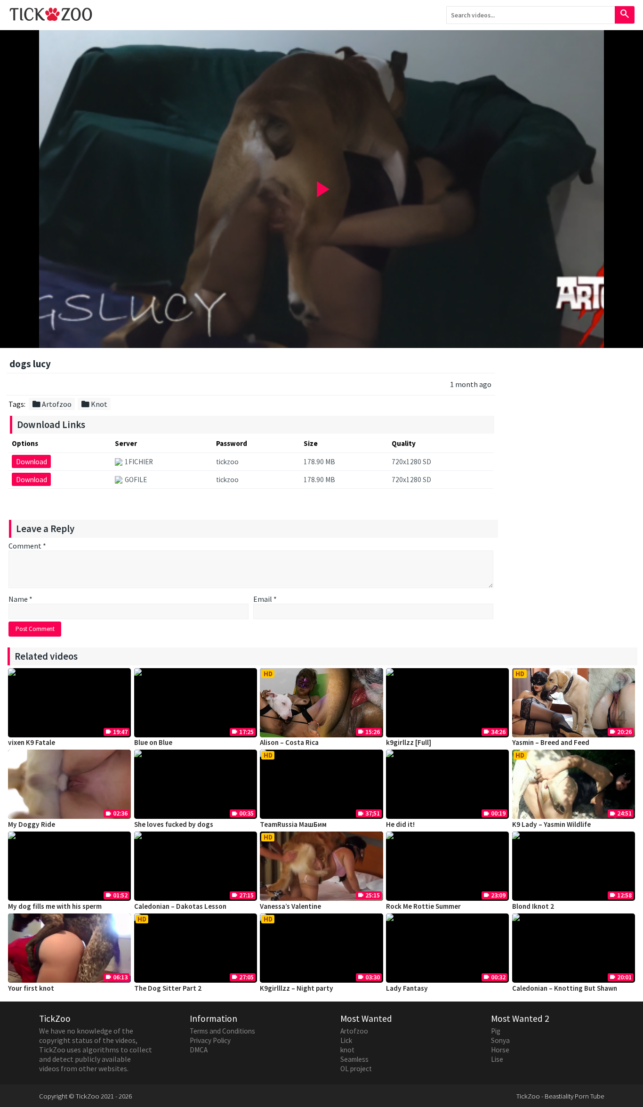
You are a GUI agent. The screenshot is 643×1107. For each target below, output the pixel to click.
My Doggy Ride (31, 824)
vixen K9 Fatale (31, 742)
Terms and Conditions (222, 1030)
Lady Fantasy (407, 988)
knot (347, 1049)
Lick (346, 1040)
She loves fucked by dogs (173, 824)
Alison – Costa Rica (289, 742)
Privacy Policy (210, 1040)
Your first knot (31, 988)
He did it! (400, 824)
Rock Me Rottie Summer (423, 906)
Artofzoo (52, 404)
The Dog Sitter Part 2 (167, 988)
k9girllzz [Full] (408, 742)
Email (265, 599)
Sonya (500, 1040)
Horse (500, 1049)
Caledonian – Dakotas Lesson (180, 906)
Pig (495, 1030)
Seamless (354, 1059)
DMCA (199, 1049)
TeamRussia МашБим (293, 824)
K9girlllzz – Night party (296, 988)
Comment (27, 545)
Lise (497, 1059)
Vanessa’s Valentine (290, 906)
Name (20, 599)
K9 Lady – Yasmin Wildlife (551, 824)
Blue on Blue (153, 742)
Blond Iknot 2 (533, 906)
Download (31, 461)
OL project (356, 1068)
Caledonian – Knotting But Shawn (564, 988)
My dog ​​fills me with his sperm (55, 906)
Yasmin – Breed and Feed (550, 742)
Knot (93, 404)
